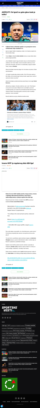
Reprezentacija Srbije (26, 340)
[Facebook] (3, 49)
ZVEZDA (31, 5)
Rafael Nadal (13, 340)
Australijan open (13, 325)
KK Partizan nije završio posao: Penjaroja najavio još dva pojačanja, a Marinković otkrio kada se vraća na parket (22, 146)
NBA (3, 338)
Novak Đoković (16, 338)
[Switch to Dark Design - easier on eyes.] (37, 0)
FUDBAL (10, 5)
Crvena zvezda (30, 325)
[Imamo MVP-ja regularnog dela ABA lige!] (20, 181)
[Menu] (3, 3)
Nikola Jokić (8, 338)
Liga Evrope (4, 335)
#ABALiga (28, 208)
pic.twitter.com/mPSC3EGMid (14, 221)
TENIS (19, 5)
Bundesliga (22, 325)
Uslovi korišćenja (33, 401)
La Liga (32, 333)
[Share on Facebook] (6, 19)
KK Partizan (21, 333)
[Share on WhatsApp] (11, 19)
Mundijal (36, 335)
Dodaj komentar (20, 271)
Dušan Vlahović (23, 328)
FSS (35, 5)
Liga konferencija (9, 335)
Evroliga (28, 328)
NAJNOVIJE (5, 5)
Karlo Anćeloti (10, 130)
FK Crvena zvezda (18, 331)
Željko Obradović (5, 344)
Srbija (3, 342)
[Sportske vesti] (20, 3)
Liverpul (20, 335)
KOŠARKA (14, 5)
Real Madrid (22, 130)
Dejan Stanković (4, 328)
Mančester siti (16, 130)
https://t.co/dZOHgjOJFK (18, 219)
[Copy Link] (9, 19)
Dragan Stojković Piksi (17, 328)
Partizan (29, 338)
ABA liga (9, 165)
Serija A (35, 340)
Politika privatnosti (16, 401)
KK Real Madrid (28, 333)
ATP (9, 325)
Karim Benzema (4, 130)
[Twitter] (3, 52)
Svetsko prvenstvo (20, 342)
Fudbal (8, 16)
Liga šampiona (15, 335)
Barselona (18, 325)
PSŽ (9, 340)
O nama (4, 401)
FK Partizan (28, 331)
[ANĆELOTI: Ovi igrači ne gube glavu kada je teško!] (20, 32)
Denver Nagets (10, 328)
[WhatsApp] (3, 57)
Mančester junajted (26, 335)
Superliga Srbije (11, 342)
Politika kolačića (25, 401)
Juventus (3, 333)
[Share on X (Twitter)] (7, 19)
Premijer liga (5, 340)
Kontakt (8, 401)
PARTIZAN (27, 5)
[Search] (37, 3)
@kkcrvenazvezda (20, 206)
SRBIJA (22, 5)
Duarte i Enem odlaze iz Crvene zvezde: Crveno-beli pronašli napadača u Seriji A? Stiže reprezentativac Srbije (22, 157)
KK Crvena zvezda (11, 333)
